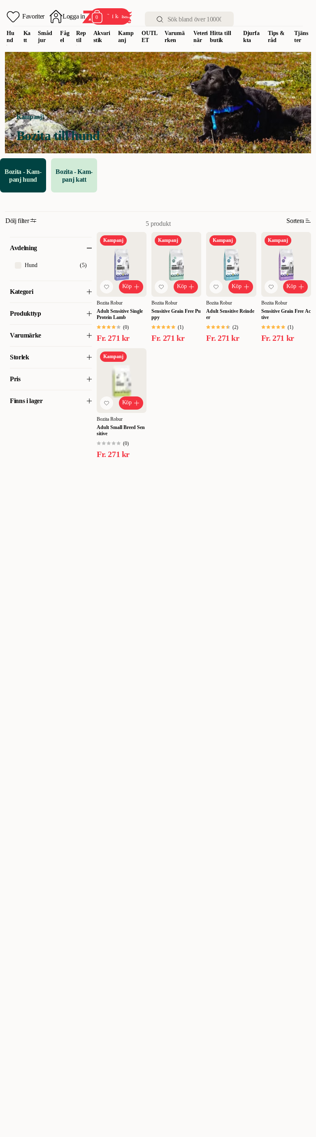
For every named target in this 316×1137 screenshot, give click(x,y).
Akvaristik (101, 36)
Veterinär (200, 36)
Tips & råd (276, 36)
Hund (10, 36)
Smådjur (45, 36)
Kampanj (125, 36)
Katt (27, 36)
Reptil (81, 36)
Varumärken (174, 36)
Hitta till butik (220, 36)
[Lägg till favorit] (106, 286)
